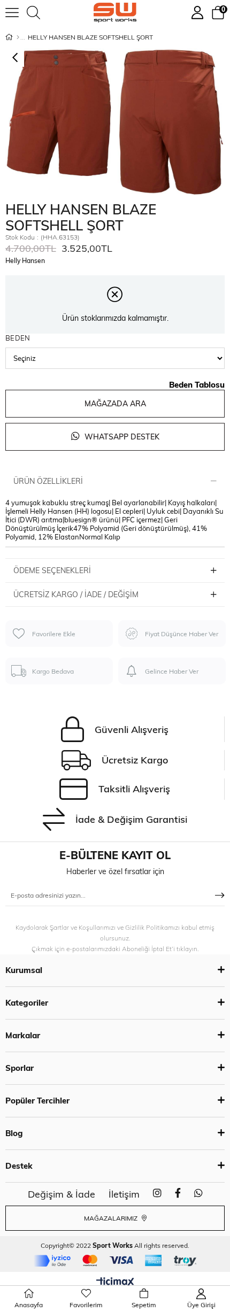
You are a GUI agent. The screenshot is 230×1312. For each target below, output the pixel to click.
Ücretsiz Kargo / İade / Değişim (76, 594)
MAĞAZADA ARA (115, 403)
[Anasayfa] (18, 37)
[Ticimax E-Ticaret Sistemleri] (115, 1282)
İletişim (124, 1194)
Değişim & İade (61, 1194)
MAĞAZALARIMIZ (111, 1218)
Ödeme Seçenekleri (52, 570)
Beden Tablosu (197, 385)
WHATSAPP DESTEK (120, 437)
